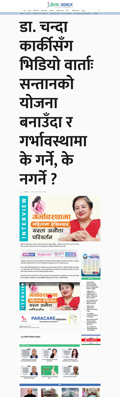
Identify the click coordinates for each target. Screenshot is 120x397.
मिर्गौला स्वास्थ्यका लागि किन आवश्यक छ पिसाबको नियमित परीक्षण (29, 377)
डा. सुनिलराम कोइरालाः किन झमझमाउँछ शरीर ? (49, 377)
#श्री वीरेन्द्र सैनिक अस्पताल (55, 13)
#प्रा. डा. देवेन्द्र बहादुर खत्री (67, 13)
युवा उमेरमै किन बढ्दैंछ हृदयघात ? (70, 377)
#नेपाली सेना (95, 13)
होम (24, 11)
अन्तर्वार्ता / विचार (60, 11)
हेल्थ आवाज (26, 192)
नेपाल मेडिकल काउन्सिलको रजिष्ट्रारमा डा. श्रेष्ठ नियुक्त (92, 315)
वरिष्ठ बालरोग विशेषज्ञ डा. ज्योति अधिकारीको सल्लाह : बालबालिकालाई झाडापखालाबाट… (70, 361)
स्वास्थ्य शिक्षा (44, 11)
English (83, 11)
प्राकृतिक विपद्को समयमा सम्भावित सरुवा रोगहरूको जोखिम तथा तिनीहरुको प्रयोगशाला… (29, 361)
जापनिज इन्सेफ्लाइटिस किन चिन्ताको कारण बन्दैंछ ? (49, 360)
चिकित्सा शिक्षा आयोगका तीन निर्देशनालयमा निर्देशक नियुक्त (92, 308)
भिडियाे (29, 326)
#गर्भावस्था (24, 328)
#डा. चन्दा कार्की (30, 328)
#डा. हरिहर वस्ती (28, 13)
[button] (21, 10)
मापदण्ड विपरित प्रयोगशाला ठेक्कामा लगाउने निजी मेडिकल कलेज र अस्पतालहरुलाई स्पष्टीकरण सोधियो (92, 286)
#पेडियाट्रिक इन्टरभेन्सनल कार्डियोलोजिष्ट (40, 13)
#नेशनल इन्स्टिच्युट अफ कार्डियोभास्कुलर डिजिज (82, 13)
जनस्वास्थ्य (51, 11)
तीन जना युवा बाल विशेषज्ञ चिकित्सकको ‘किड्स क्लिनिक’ (92, 328)
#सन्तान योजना (36, 328)
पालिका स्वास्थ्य (75, 11)
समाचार (29, 11)
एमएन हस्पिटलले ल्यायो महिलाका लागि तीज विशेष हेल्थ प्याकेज (92, 302)
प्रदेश (67, 11)
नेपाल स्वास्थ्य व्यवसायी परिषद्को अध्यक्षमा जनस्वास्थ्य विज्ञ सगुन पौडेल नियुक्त (92, 322)
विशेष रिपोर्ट (36, 11)
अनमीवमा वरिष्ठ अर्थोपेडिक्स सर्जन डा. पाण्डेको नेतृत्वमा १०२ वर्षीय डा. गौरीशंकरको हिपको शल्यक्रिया (91, 295)
